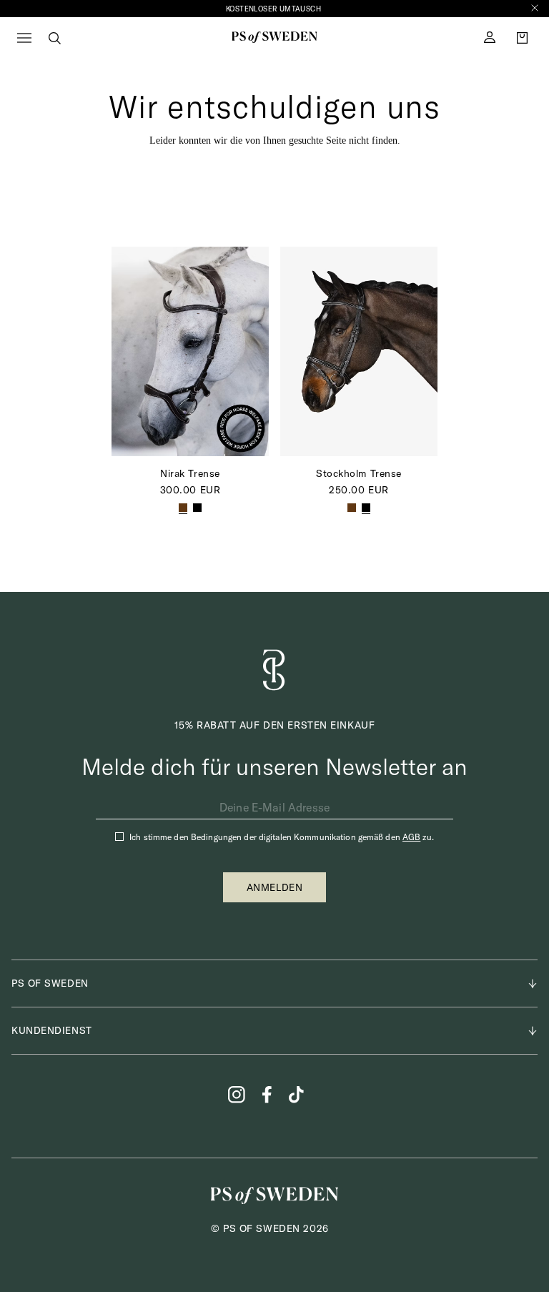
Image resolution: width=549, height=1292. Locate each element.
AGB (411, 837)
